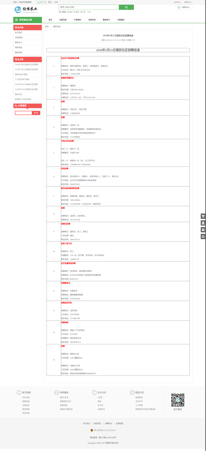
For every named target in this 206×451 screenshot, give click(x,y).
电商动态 (18, 48)
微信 (99, 401)
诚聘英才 (108, 424)
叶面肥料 (77, 20)
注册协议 (26, 405)
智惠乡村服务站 (66, 409)
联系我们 (97, 424)
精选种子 (106, 20)
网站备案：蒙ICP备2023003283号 (103, 438)
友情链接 (119, 424)
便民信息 (18, 52)
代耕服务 (121, 20)
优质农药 (92, 20)
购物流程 (26, 401)
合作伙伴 (139, 401)
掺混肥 (76, 12)
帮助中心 (18, 43)
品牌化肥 (63, 20)
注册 (56, 2)
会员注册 (26, 397)
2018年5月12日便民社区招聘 (26, 89)
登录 (50, 2)
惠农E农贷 (64, 397)
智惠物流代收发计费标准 (145, 409)
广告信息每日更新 (22, 79)
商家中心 (188, 2)
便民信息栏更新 (21, 74)
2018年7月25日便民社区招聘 (26, 70)
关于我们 (18, 33)
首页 (50, 20)
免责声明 (26, 413)
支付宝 (100, 405)
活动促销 (18, 38)
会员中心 (177, 2)
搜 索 (36, 113)
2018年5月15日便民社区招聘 (26, 84)
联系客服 (26, 409)
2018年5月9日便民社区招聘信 (26, 65)
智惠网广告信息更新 (23, 99)
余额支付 (101, 409)
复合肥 (83, 12)
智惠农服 (63, 405)
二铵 (88, 12)
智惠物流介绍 (65, 401)
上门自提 (139, 405)
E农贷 (100, 397)
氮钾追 (70, 12)
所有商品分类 (25, 20)
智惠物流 (139, 397)
